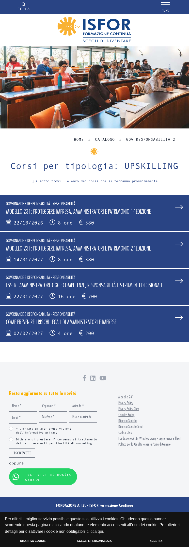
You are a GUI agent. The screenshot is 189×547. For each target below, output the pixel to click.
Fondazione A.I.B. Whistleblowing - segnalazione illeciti (149, 438)
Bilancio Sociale (127, 420)
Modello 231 (126, 397)
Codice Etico (125, 432)
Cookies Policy (126, 414)
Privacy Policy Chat (128, 409)
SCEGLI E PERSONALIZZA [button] (94, 540)
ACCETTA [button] (156, 540)
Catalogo (105, 139)
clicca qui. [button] (95, 531)
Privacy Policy (125, 403)
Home (79, 139)
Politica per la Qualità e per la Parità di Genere (144, 444)
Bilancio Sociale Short (130, 426)
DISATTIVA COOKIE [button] (33, 540)
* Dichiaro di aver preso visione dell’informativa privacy (43, 430)
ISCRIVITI (22, 453)
